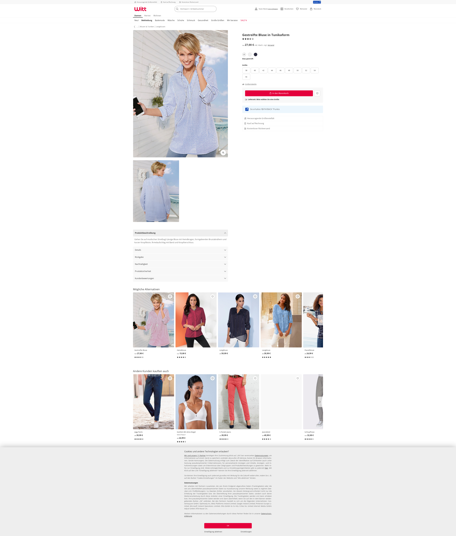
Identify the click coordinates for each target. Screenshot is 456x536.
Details (138, 250)
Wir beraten (232, 20)
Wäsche (171, 20)
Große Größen (217, 20)
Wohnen (157, 15)
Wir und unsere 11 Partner (195, 455)
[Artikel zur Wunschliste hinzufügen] (317, 93)
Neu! (136, 20)
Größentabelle (250, 84)
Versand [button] (271, 45)
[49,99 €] (281, 401)
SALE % (244, 20)
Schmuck (191, 20)
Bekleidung (146, 20)
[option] (244, 54)
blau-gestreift (247, 59)
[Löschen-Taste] (214, 9)
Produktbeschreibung (145, 233)
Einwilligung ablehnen (213, 532)
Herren (147, 15)
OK (228, 525)
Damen (137, 15)
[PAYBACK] (317, 2)
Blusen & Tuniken (147, 26)
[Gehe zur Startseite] (140, 9)
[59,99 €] (238, 319)
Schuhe (180, 20)
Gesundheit (203, 20)
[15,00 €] (196, 319)
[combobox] (201, 9)
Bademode (160, 20)
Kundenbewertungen (144, 278)
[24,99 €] (196, 401)
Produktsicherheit (143, 271)
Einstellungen (246, 532)
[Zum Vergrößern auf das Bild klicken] (223, 152)
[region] (228, 491)
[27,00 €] (153, 319)
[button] (134, 26)
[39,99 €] (281, 319)
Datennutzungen (261, 455)
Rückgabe (139, 257)
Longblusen (160, 26)
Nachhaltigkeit (141, 264)
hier (266, 468)
